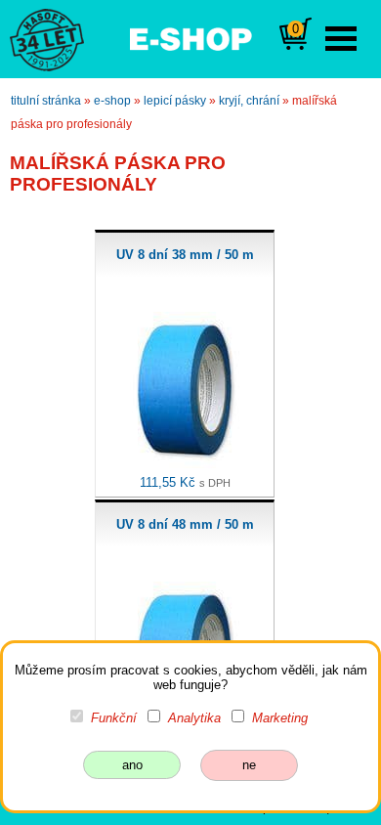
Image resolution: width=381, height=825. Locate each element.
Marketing (280, 718)
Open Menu (341, 39)
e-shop (112, 101)
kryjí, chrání (249, 101)
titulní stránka (46, 101)
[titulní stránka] (38, 38)
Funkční (114, 718)
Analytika (194, 718)
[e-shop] (190, 37)
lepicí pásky (175, 101)
